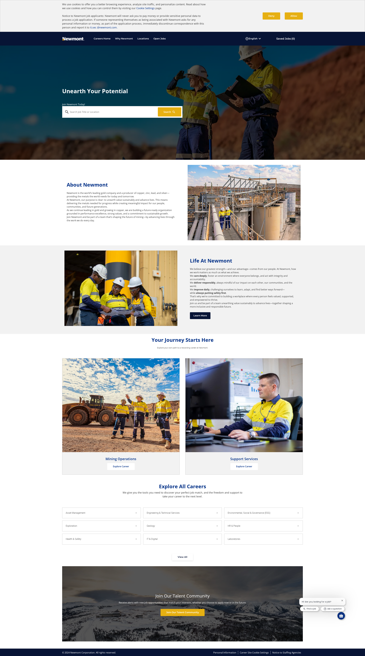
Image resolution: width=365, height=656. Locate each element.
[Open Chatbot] (341, 615)
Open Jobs (159, 38)
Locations (143, 38)
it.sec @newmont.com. (103, 27)
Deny (271, 16)
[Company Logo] (73, 38)
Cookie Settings (145, 8)
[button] (182, 557)
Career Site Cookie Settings (254, 652)
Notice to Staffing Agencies (286, 652)
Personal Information (224, 652)
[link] (183, 612)
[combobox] (110, 111)
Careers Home (102, 38)
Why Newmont (124, 38)
